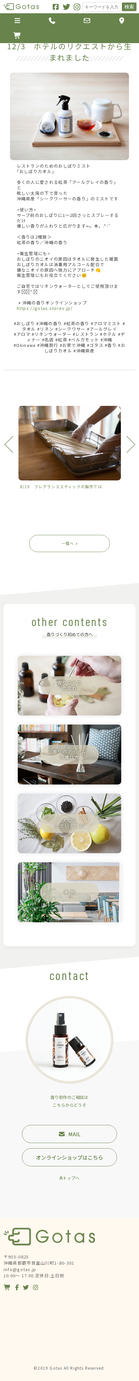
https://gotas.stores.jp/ (45, 308)
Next (126, 445)
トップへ (71, 1178)
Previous (12, 445)
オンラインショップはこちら (69, 1157)
